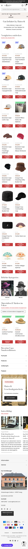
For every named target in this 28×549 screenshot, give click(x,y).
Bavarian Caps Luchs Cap (7, 119)
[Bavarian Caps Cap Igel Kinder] (7, 78)
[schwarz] (3, 240)
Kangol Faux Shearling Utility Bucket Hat (20, 180)
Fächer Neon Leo (20, 236)
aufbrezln (10, 17)
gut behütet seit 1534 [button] (7, 496)
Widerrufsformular (7, 513)
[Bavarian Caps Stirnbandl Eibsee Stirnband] (20, 136)
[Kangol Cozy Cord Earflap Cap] (20, 196)
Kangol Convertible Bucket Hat (5, 209)
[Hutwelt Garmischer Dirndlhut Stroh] (20, 321)
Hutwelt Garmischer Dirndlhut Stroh (19, 334)
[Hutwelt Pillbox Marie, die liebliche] (20, 107)
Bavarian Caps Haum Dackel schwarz (7, 180)
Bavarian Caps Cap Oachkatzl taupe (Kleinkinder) (20, 61)
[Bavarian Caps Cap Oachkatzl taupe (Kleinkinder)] (20, 47)
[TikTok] (11, 509)
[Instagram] (5, 509)
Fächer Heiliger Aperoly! (20, 266)
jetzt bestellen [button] (11, 398)
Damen (7, 297)
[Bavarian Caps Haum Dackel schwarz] (7, 167)
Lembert (4, 328)
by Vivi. (16, 232)
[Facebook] (2, 509)
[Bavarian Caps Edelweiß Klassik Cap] (20, 78)
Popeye (3, 371)
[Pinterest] (8, 509)
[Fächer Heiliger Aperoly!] (20, 254)
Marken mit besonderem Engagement (13, 311)
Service (3, 465)
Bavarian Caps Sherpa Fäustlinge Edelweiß (7, 150)
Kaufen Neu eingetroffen (8, 38)
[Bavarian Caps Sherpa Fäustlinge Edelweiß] (7, 136)
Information (5, 460)
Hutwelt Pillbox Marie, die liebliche (19, 120)
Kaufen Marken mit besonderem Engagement (13, 308)
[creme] (5, 240)
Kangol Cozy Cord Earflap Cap (19, 209)
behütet (17, 114)
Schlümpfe (4, 366)
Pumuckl (4, 356)
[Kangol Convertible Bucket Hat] (7, 196)
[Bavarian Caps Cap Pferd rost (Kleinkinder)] (7, 47)
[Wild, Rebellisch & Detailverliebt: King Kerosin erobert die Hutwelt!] (11, 423)
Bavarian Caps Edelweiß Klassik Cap (20, 91)
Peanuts (4, 361)
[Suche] (25, 9)
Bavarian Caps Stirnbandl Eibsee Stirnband (20, 149)
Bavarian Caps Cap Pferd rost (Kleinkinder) (7, 60)
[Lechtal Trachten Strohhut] (7, 321)
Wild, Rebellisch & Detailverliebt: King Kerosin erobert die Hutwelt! (10, 436)
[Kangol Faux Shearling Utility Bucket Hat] (20, 167)
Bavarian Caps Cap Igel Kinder (7, 90)
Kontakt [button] (3, 505)
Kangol (17, 174)
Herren (21, 297)
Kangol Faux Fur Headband (7, 237)
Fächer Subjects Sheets (7, 266)
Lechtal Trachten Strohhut (7, 333)
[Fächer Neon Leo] (20, 225)
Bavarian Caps (5, 54)
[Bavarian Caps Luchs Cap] (7, 107)
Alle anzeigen (4, 413)
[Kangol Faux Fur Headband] (7, 225)
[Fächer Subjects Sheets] (7, 254)
